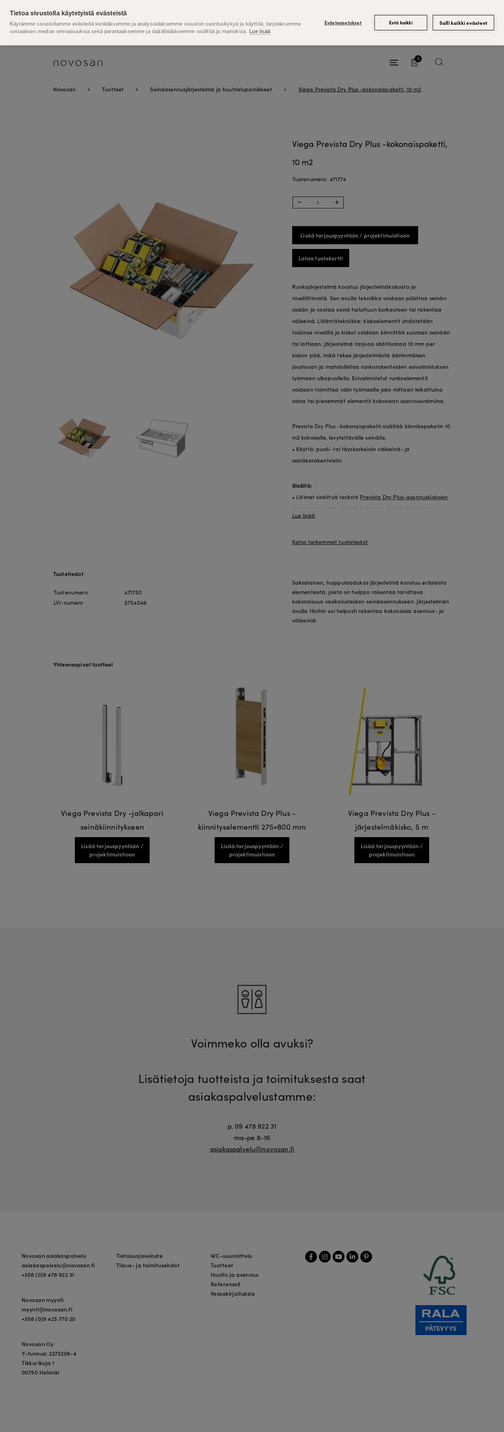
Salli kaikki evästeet (463, 22)
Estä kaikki (401, 22)
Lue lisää (259, 31)
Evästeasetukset (342, 22)
